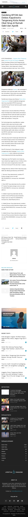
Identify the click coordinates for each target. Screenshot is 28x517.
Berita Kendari (17, 509)
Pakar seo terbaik (21, 508)
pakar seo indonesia (12, 508)
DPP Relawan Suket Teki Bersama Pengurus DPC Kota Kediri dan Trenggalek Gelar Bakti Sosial (7, 240)
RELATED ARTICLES (6, 267)
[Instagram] (14, 500)
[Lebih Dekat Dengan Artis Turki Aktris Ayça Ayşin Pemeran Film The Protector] (5, 427)
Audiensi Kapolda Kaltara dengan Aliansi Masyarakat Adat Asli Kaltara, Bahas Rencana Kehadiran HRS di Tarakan (17, 292)
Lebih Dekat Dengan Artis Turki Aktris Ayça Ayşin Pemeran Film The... (18, 427)
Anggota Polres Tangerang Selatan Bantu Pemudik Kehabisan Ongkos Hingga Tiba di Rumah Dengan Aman (13, 374)
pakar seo (4, 508)
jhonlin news (16, 506)
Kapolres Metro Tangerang (19, 58)
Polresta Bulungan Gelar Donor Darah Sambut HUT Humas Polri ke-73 (18, 408)
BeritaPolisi (10, 509)
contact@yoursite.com (16, 491)
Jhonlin (21, 506)
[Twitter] (18, 500)
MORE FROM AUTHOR (7, 270)
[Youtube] (22, 500)
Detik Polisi (8, 10)
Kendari (23, 509)
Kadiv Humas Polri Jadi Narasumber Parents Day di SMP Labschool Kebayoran (17, 274)
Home (2, 10)
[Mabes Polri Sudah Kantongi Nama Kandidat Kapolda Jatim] (5, 401)
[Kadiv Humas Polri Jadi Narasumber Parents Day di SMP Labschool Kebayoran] (5, 274)
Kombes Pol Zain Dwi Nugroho (11, 60)
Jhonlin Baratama (20, 511)
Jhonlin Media (13, 511)
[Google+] (10, 500)
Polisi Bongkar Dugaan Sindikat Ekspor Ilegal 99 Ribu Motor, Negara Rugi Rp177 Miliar (13, 338)
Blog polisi (10, 506)
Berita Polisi (4, 509)
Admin (4, 28)
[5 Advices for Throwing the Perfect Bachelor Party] (5, 420)
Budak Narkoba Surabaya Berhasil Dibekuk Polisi (20, 238)
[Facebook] (5, 500)
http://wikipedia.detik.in (14, 260)
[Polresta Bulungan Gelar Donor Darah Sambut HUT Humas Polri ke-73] (5, 408)
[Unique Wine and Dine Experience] (5, 434)
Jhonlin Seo (6, 511)
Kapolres (15, 89)
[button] (26, 7)
